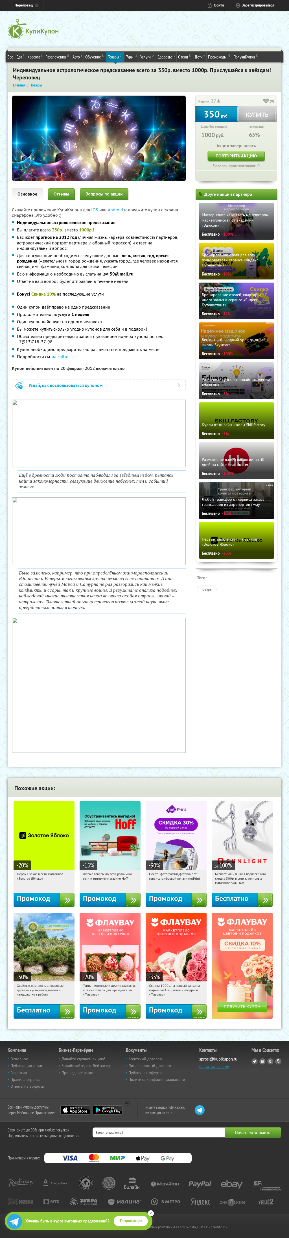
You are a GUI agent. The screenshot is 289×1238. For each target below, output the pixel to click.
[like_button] (266, 101)
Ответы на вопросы (27, 1086)
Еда (20, 57)
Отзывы (61, 194)
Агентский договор (145, 1058)
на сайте (60, 356)
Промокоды (219, 57)
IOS (95, 210)
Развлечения (57, 57)
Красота (34, 57)
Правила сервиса (25, 1079)
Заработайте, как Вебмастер (86, 1065)
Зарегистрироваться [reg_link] (258, 5)
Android (116, 210)
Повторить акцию (236, 156)
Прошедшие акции (78, 1072)
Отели (185, 57)
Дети (200, 57)
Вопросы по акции (104, 194)
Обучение (95, 57)
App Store (75, 1110)
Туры (131, 57)
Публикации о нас (26, 1065)
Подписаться (131, 1220)
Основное (27, 194)
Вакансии (18, 1072)
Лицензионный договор (149, 1065)
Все (10, 57)
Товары (115, 57)
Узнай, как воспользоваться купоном (66, 385)
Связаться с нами (214, 1066)
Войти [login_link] (219, 5)
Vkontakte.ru (262, 1061)
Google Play (107, 1110)
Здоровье (166, 57)
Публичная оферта (145, 1072)
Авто (77, 57)
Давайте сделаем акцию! (83, 1058)
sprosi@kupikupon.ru (218, 1059)
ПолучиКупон (246, 57)
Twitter (270, 1061)
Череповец (24, 5)
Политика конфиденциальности (156, 1079)
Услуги (147, 57)
